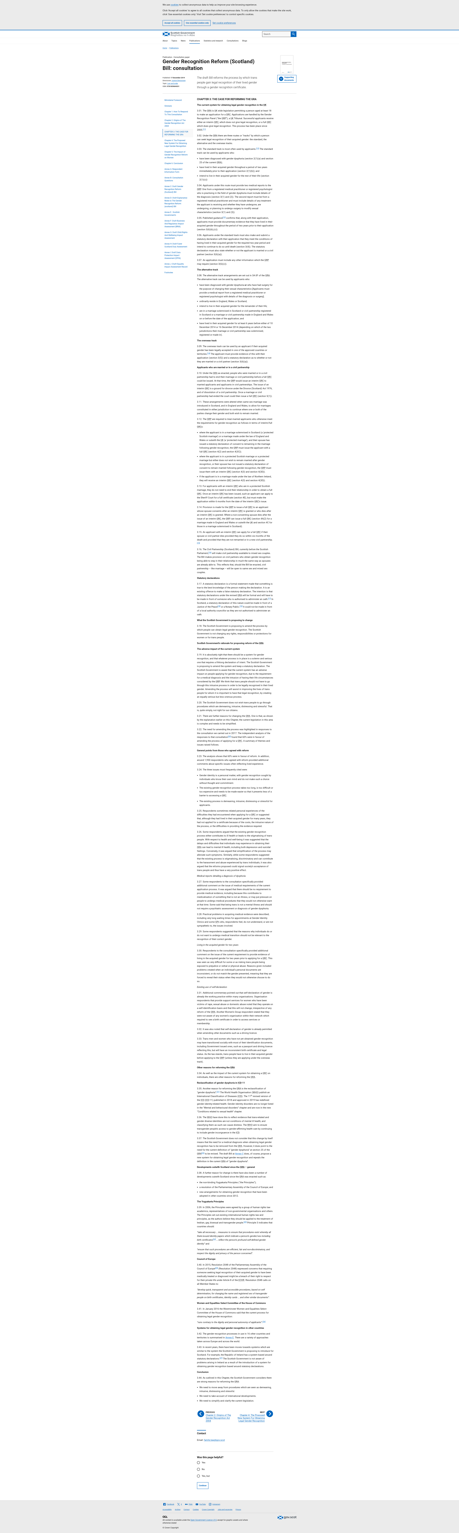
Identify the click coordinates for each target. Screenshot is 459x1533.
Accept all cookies (172, 23)
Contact (187, 1509)
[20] (229, 736)
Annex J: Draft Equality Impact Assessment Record (175, 265)
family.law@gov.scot (214, 1440)
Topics (174, 41)
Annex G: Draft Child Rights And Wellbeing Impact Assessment (175, 235)
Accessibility (167, 1509)
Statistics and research (213, 41)
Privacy (238, 1509)
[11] (204, 129)
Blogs (244, 41)
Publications (194, 41)
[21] (218, 1092)
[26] (264, 1322)
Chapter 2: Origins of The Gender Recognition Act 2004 (175, 123)
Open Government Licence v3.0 (203, 1520)
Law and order (172, 83)
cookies (175, 4)
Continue (203, 1485)
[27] (221, 1358)
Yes (203, 1462)
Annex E (229, 1337)
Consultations (232, 41)
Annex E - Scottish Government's (172, 213)
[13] (224, 217)
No (203, 1469)
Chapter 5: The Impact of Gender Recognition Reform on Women (176, 155)
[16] (209, 552)
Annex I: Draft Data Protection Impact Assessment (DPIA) (172, 255)
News (183, 41)
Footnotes (168, 272)
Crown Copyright (208, 1509)
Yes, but (206, 1476)
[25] (216, 1268)
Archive (177, 1509)
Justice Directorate (179, 81)
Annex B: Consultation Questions (173, 179)
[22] (202, 1153)
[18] (219, 606)
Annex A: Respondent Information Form (173, 170)
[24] (214, 1239)
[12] (257, 148)
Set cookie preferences (224, 23)
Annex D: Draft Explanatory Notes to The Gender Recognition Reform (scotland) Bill (175, 202)
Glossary (168, 106)
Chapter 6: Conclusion (173, 163)
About (165, 41)
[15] (198, 543)
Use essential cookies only (197, 23)
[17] (269, 598)
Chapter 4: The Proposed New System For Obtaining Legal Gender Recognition (175, 143)
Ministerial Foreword (173, 100)
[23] (245, 1222)
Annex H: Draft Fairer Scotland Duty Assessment (175, 245)
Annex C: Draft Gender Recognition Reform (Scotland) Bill (173, 189)
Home (165, 48)
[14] (208, 353)
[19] (241, 606)
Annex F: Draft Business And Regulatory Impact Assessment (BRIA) (174, 224)
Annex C (239, 1153)
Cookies (196, 1509)
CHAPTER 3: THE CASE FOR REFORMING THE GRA (176, 133)
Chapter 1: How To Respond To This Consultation (176, 113)
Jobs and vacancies (225, 1509)
